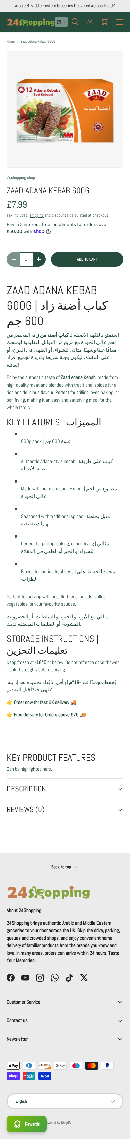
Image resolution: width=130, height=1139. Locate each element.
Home (11, 41)
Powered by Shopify (57, 1122)
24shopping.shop (21, 177)
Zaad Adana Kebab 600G (38, 41)
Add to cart (87, 259)
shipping (37, 215)
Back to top (61, 867)
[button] (61, 22)
